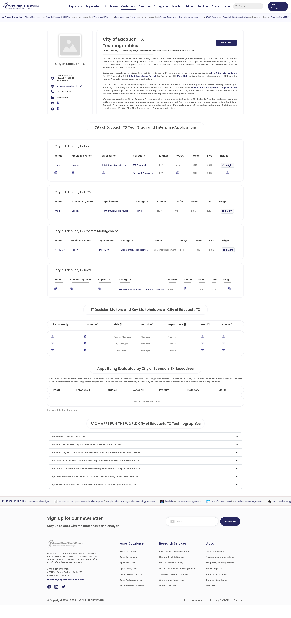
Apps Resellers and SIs (131, 574)
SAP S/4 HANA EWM (214, 501)
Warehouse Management (241, 501)
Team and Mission (215, 551)
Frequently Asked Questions (220, 562)
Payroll (139, 210)
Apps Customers (128, 557)
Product (164, 390)
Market (223, 390)
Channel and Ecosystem (171, 580)
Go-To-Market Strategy (171, 562)
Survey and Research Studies (173, 574)
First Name (59, 324)
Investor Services (167, 585)
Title (117, 324)
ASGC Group (204, 17)
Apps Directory (127, 562)
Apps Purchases (128, 551)
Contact (210, 585)
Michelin (112, 17)
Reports (74, 6)
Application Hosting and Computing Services (141, 289)
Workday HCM (93, 17)
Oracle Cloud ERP (272, 17)
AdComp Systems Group (212, 87)
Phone (226, 324)
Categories (161, 6)
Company (82, 390)
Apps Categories (128, 568)
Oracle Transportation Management (171, 17)
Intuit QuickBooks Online (224, 73)
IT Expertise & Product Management (177, 568)
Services (203, 6)
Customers (128, 6)
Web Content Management (135, 249)
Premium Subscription (217, 574)
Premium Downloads (216, 580)
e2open (125, 17)
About (216, 6)
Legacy (75, 165)
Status (111, 390)
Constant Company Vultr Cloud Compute (74, 501)
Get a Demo (274, 6)
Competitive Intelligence (171, 557)
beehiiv (162, 501)
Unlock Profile (226, 42)
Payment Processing (143, 173)
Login (226, 6)
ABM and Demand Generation (174, 551)
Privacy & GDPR (219, 600)
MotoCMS (182, 76)
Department (176, 324)
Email (204, 324)
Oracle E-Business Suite (228, 17)
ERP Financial (139, 165)
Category (193, 390)
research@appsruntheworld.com (65, 579)
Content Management (182, 501)
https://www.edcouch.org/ (69, 86)
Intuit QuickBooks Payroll (142, 76)
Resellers (177, 6)
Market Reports (214, 568)
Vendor (137, 390)
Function (146, 324)
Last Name (90, 324)
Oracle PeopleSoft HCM (51, 17)
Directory (145, 6)
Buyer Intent (93, 6)
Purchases (111, 6)
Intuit (195, 87)
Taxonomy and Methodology (221, 557)
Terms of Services (195, 600)
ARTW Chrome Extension (132, 585)
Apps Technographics (131, 580)
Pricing (190, 6)
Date (55, 390)
